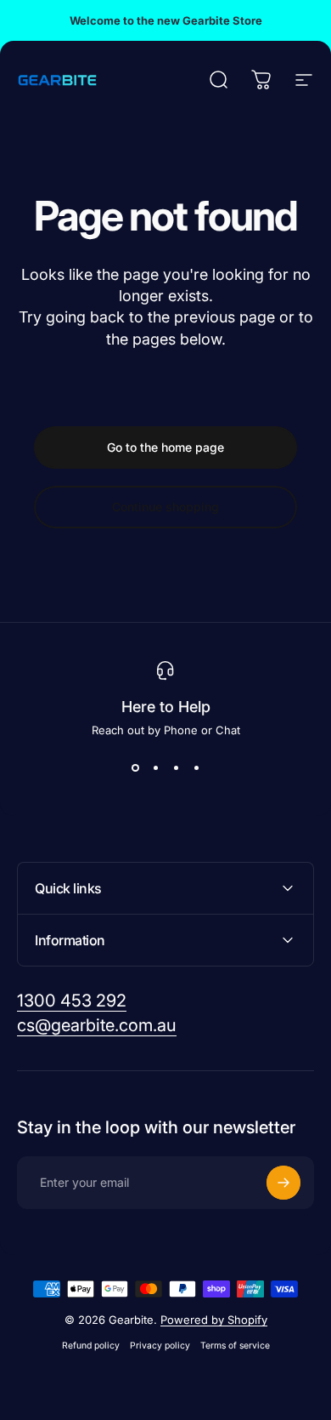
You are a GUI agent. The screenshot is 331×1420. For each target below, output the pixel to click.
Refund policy (91, 1345)
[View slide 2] (155, 767)
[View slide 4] (196, 767)
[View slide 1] (135, 767)
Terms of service (235, 1345)
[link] (71, 1001)
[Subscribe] (283, 1183)
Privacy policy (160, 1345)
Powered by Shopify (213, 1319)
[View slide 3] (176, 767)
